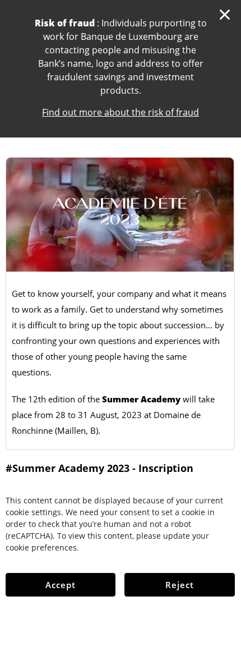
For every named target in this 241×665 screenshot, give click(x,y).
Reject (179, 584)
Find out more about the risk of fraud (120, 112)
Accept (60, 584)
